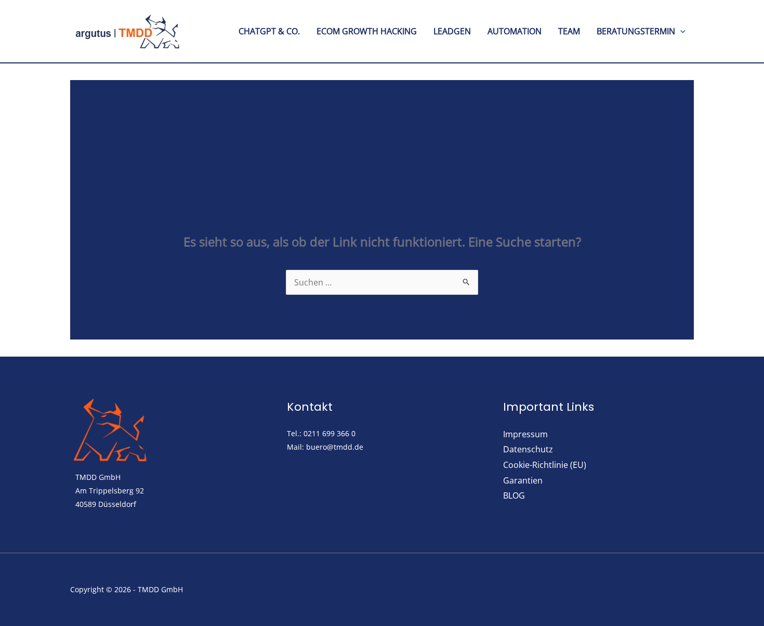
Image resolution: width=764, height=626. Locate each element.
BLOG (514, 495)
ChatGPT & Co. (269, 31)
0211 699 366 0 (329, 433)
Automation (515, 31)
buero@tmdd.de (334, 447)
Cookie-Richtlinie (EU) (544, 465)
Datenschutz (528, 449)
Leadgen (452, 31)
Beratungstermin (636, 31)
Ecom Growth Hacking (367, 31)
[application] (680, 31)
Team (569, 31)
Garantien (523, 480)
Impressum (525, 434)
